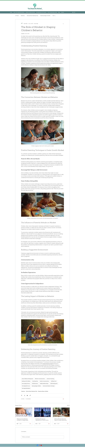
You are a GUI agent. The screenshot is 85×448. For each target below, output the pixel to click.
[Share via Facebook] (21, 395)
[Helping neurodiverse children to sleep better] (23, 412)
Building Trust (53, 381)
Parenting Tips (35, 381)
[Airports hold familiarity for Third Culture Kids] (42, 412)
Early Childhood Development (27, 378)
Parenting (23, 15)
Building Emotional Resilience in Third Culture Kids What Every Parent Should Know (42, 419)
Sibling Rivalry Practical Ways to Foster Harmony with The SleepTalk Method (61, 419)
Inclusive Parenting (50, 378)
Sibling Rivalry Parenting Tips (32, 15)
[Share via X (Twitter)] (24, 395)
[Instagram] (73, 12)
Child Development (53, 383)
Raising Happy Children (36, 385)
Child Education (35, 383)
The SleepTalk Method (26, 388)
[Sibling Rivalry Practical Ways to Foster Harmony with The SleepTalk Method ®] (61, 412)
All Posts (17, 15)
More (54, 15)
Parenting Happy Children (45, 15)
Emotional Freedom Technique (49, 385)
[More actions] (63, 23)
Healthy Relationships (44, 383)
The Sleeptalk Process (26, 385)
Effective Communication (40, 378)
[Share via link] (30, 395)
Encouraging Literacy (26, 383)
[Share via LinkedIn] (27, 395)
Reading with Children (26, 381)
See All (68, 405)
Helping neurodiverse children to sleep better (22, 419)
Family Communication (44, 381)
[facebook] (74, 12)
